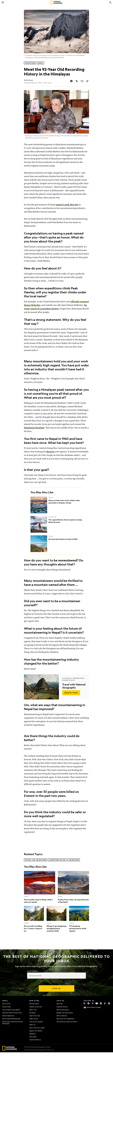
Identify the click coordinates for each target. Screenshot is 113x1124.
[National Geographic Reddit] (109, 1003)
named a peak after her (67, 205)
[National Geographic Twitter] (92, 1003)
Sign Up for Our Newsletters (65, 1019)
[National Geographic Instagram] (84, 1003)
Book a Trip (32, 1010)
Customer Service (62, 1007)
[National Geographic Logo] (9, 1050)
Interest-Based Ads (8, 1016)
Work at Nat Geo (61, 1016)
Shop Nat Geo (33, 1019)
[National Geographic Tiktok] (105, 1003)
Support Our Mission (35, 1031)
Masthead (32, 1034)
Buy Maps (32, 1013)
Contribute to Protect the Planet (66, 1022)
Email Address (32, 971)
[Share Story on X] (76, 81)
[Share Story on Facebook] (71, 81)
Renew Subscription (62, 1010)
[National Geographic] (57, 2)
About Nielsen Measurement (11, 1019)
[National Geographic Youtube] (96, 1003)
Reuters (50, 452)
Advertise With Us (35, 1040)
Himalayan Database (34, 428)
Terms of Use (6, 1003)
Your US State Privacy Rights (11, 1010)
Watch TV (32, 1025)
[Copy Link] (87, 81)
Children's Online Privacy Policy (12, 1013)
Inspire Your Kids (34, 1016)
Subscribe (59, 1003)
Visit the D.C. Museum (36, 1022)
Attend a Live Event (35, 1007)
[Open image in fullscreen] (86, 93)
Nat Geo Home (34, 1003)
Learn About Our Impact (37, 1028)
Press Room (33, 1037)
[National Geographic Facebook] (88, 1003)
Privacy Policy (6, 1007)
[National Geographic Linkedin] (101, 1003)
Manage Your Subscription (64, 1013)
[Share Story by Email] (82, 81)
